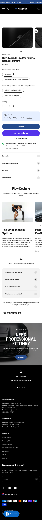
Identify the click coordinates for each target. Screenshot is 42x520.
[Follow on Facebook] (3, 487)
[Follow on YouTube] (15, 487)
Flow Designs (6, 54)
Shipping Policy (6, 441)
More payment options (21, 138)
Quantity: (5, 101)
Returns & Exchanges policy (10, 447)
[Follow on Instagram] (9, 487)
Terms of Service (7, 444)
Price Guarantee (6, 437)
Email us (4, 458)
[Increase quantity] (13, 106)
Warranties (5, 451)
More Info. (29, 118)
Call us (4, 454)
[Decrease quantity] (5, 106)
